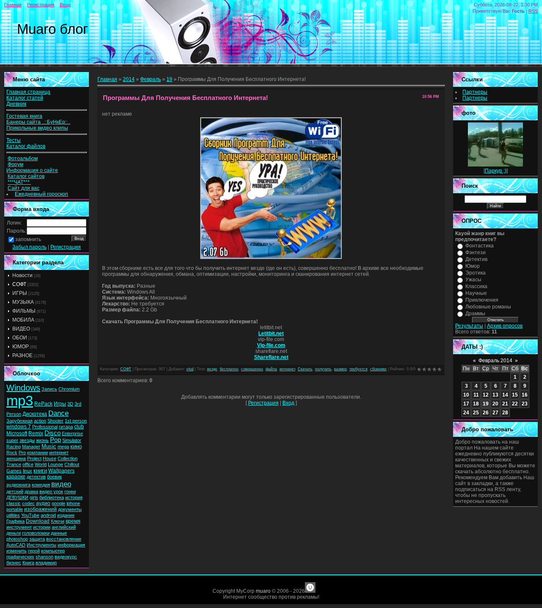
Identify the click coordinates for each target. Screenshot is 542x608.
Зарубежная (19, 420)
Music (48, 446)
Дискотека (34, 414)
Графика (15, 521)
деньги (13, 533)
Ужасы (473, 280)
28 (505, 413)
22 (515, 404)
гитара (66, 426)
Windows (23, 387)
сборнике (378, 369)
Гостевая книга (24, 116)
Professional (45, 426)
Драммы (475, 313)
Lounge (55, 464)
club (79, 427)
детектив (36, 476)
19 (169, 79)
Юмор (472, 266)
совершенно (252, 369)
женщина (16, 458)
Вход (65, 4)
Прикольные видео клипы (37, 128)
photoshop (17, 538)
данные (59, 533)
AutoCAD (15, 544)
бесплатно (229, 369)
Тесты (13, 140)
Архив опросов (505, 326)
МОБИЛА (23, 320)
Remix (35, 433)
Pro (22, 452)
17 (466, 404)
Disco (52, 433)
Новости (22, 275)
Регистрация (40, 4)
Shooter (55, 420)
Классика (476, 286)
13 (495, 395)
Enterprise (72, 433)
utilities (13, 515)
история (74, 497)
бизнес (13, 562)
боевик (54, 476)
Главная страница (28, 92)
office (27, 464)
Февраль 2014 (495, 361)
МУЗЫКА (23, 302)
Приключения (481, 300)
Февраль (150, 79)
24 (466, 413)
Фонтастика (479, 246)
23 (525, 404)
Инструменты (41, 544)
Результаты (469, 326)
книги (40, 470)
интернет (59, 452)
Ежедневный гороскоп (41, 194)
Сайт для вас (23, 188)
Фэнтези (475, 252)
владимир (46, 562)
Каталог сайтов (26, 176)
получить (323, 369)
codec (28, 503)
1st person (76, 420)
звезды (27, 440)
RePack (43, 404)
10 (466, 395)
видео (61, 484)
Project (34, 458)
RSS (533, 11)
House (49, 458)
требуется (358, 369)
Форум (15, 164)
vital (190, 369)
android (48, 515)
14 (505, 395)
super (12, 440)
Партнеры (474, 92)
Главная (13, 4)
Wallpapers (61, 471)
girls (34, 497)
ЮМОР (20, 347)
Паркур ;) (495, 171)
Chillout (71, 464)
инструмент (19, 527)
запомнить (28, 239)
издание (66, 515)
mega (63, 446)
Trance (13, 464)
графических (20, 556)
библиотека (51, 497)
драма (31, 491)
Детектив (476, 259)
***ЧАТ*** (19, 182)
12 (486, 395)
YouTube (30, 515)
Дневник (16, 104)
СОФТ (19, 284)
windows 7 (18, 427)
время (73, 521)
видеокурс (66, 556)
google (58, 503)
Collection (67, 458)
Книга (28, 562)
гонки (70, 491)
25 (476, 413)
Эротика (475, 273)
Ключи (57, 521)
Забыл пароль (29, 247)
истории (41, 527)
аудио (43, 503)
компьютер (53, 550)
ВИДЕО (21, 329)
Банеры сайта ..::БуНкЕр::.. (38, 122)
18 (476, 404)
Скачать (305, 369)
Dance (58, 413)
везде (212, 369)
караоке (15, 477)
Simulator (71, 440)
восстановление (63, 538)
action (40, 420)
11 (476, 395)
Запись (49, 388)
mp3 (19, 400)
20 (495, 404)
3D (70, 403)
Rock (11, 452)
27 (495, 413)
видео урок (51, 491)
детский (14, 491)
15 (515, 395)
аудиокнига (18, 484)
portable (14, 509)
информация (71, 544)
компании (37, 452)
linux (27, 470)
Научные (476, 293)
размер (340, 369)
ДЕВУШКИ (17, 497)
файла (271, 369)
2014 (129, 79)
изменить (16, 550)
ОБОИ (19, 338)
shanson (44, 556)
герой (34, 550)
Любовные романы (488, 307)
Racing (13, 446)
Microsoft (16, 433)
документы (70, 509)
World (41, 464)
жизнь (42, 440)
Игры (60, 404)
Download (38, 521)
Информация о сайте (32, 170)
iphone (73, 503)
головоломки (36, 533)
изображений (40, 509)
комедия (41, 484)
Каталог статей (24, 98)
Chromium (69, 388)
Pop (55, 439)
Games (14, 470)
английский (64, 527)
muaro (263, 591)
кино (76, 446)
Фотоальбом (23, 158)
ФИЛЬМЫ (24, 311)
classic (13, 503)
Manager (31, 446)
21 (505, 404)
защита (37, 538)
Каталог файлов (25, 146)
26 (486, 413)
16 (525, 395)
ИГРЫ (19, 293)
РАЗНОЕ (22, 355)
